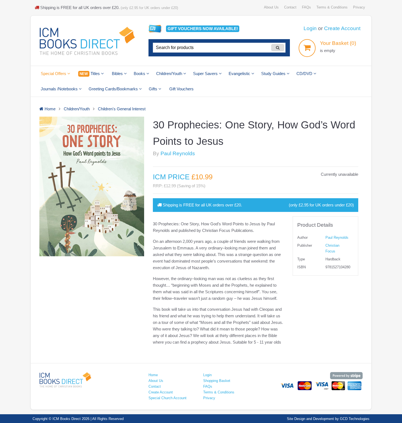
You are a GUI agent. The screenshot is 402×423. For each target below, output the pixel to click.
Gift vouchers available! (203, 28)
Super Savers (206, 73)
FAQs (306, 7)
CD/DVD (304, 73)
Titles (90, 73)
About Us (271, 7)
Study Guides (274, 73)
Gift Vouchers (181, 89)
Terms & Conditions (332, 7)
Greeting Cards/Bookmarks (114, 89)
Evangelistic (240, 73)
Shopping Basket (216, 381)
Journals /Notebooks (60, 89)
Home (153, 375)
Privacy (359, 7)
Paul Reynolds (178, 153)
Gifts (153, 89)
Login (310, 28)
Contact (290, 7)
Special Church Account (167, 398)
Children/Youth (169, 73)
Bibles (118, 73)
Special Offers (54, 73)
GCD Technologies (354, 419)
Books (140, 73)
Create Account (342, 28)
